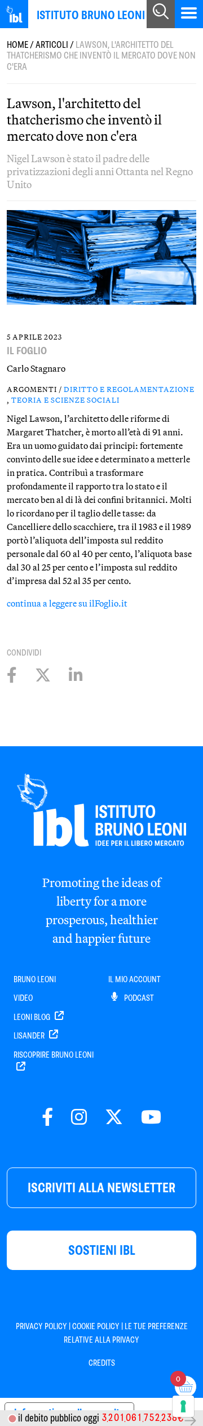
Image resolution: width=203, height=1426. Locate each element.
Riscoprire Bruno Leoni (54, 1054)
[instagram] (79, 1117)
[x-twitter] (114, 1117)
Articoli (52, 44)
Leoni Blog (33, 1017)
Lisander (30, 1035)
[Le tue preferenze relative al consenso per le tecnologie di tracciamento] (183, 1406)
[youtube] (151, 1117)
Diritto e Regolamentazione (129, 389)
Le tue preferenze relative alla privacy (126, 1333)
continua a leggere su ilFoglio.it (67, 603)
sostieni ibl (101, 1250)
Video (23, 998)
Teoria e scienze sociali (65, 399)
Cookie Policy (96, 1326)
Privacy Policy (41, 1326)
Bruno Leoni (35, 979)
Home (17, 44)
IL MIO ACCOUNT (134, 979)
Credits (102, 1363)
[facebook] (47, 1117)
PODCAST (138, 998)
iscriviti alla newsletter (101, 1187)
